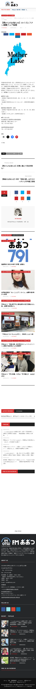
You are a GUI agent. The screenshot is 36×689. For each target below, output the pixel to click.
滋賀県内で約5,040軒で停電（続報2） (13, 264)
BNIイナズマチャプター (7, 593)
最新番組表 (14, 680)
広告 (9, 680)
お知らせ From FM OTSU (7, 271)
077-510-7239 (8, 570)
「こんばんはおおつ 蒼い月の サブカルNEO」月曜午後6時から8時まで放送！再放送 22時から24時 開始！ (22, 650)
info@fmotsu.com (10, 582)
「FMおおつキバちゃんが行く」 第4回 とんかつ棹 (18, 334)
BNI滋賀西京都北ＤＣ (6, 591)
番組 (29, 271)
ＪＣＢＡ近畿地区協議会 (7, 589)
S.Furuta (14, 348)
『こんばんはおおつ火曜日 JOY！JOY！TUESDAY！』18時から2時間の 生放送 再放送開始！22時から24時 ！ (22, 622)
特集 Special (11, 313)
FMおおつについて (21, 682)
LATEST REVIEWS (8, 411)
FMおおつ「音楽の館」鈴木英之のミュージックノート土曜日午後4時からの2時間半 (18, 345)
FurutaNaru (14, 626)
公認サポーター (27, 680)
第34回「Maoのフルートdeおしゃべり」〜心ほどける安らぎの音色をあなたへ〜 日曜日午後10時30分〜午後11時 (22, 659)
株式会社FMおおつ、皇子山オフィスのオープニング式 (16, 416)
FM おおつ (10, 684)
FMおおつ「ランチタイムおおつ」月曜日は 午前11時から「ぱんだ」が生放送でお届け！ (22, 631)
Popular (11, 616)
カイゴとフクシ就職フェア (12, 153)
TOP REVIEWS (19, 411)
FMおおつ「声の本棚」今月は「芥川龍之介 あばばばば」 (18, 375)
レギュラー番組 (23, 271)
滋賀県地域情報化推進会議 (8, 597)
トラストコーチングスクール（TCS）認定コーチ (13, 595)
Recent (3, 616)
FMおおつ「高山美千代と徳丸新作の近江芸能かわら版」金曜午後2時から (18, 305)
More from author (18, 235)
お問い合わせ (13, 682)
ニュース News (11, 15)
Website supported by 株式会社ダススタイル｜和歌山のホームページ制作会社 (19, 685)
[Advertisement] (18, 503)
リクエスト (20, 680)
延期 (21, 153)
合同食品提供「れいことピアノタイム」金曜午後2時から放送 (17, 293)
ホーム (5, 680)
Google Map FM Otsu (6, 568)
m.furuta (5, 27)
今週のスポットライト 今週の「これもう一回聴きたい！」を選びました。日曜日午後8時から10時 (22, 641)
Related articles (6, 235)
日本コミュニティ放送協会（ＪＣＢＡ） (11, 587)
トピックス (4, 15)
